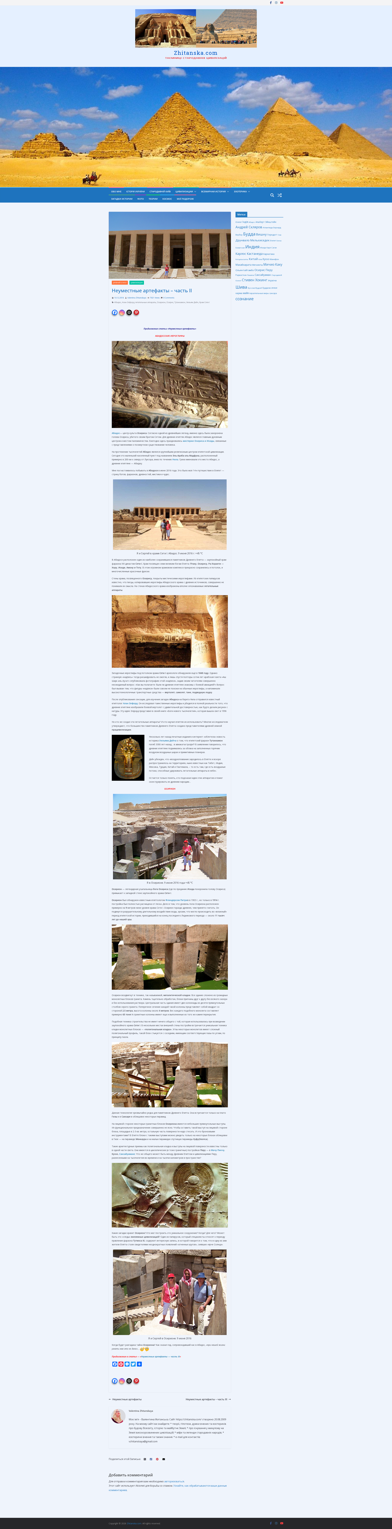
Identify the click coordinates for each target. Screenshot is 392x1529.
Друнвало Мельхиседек (253, 240)
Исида (263, 247)
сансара (273, 293)
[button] (194, 191)
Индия (252, 247)
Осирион (161, 302)
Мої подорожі (185, 198)
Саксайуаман (263, 275)
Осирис (169, 302)
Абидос (117, 302)
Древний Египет (120, 283)
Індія (245, 222)
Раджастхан (241, 275)
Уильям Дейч (192, 302)
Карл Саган (272, 247)
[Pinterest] (136, 310)
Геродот (272, 234)
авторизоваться (174, 1481)
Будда (249, 234)
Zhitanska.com (196, 52)
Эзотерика (240, 191)
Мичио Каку (272, 264)
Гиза (279, 235)
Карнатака (268, 253)
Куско (266, 259)
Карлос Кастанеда (249, 253)
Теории (153, 198)
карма (239, 293)
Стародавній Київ (160, 191)
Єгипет (239, 222)
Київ (260, 259)
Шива (241, 287)
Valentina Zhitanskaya (136, 297)
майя (246, 293)
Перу (269, 270)
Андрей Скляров (249, 227)
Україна (272, 280)
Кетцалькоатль (242, 259)
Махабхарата (243, 264)
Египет (273, 240)
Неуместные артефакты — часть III (160, 1356)
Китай (253, 259)
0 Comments (168, 297)
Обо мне (116, 191)
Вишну (261, 234)
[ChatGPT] (129, 310)
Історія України (135, 191)
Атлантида (268, 227)
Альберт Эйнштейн (266, 221)
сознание (245, 298)
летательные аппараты (145, 302)
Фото (140, 198)
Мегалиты (257, 264)
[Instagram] (122, 310)
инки (274, 287)
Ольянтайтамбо (245, 270)
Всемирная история (213, 191)
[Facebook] (114, 310)
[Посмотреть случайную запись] (279, 195)
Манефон (274, 259)
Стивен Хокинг (254, 280)
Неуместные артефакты (182, 328)
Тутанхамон (179, 302)
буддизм (266, 287)
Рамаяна (250, 275)
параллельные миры (259, 293)
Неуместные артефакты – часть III (206, 1399)
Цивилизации (184, 191)
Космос (167, 198)
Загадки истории (121, 198)
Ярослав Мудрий (255, 288)
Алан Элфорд (128, 302)
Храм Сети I (204, 302)
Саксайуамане (127, 1153)
